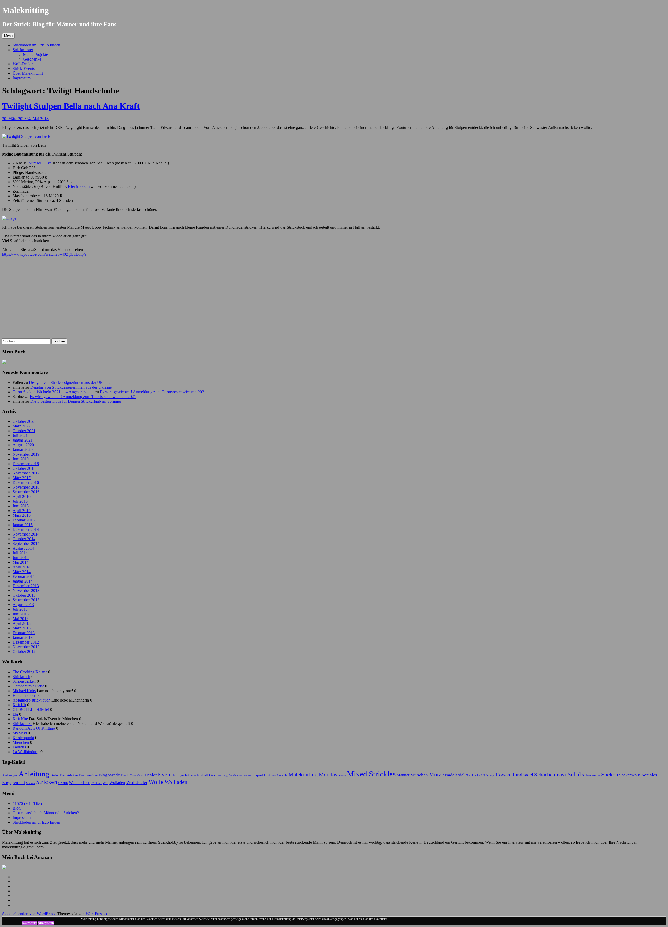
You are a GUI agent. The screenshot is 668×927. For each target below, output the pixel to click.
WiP (105, 783)
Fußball (202, 775)
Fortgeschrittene (184, 775)
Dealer (151, 774)
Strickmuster (23, 49)
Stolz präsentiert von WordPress (28, 914)
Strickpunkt (22, 723)
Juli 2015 (20, 501)
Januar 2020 (23, 449)
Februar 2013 (24, 633)
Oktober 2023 (24, 421)
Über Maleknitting (28, 73)
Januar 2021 (23, 440)
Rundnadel (522, 774)
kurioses (270, 775)
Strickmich (21, 676)
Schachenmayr (550, 774)
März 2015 (22, 515)
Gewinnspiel (253, 775)
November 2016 (26, 487)
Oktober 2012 (24, 651)
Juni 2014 (21, 557)
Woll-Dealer (23, 64)
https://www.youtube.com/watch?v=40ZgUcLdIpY (44, 254)
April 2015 (22, 510)
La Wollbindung (26, 752)
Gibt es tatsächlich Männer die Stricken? (46, 813)
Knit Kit (19, 705)
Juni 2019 (21, 459)
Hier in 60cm (79, 186)
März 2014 (22, 571)
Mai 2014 (20, 562)
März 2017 (22, 478)
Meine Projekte (35, 54)
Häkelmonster (24, 695)
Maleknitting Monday (313, 774)
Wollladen (176, 782)
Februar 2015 (24, 520)
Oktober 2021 (24, 431)
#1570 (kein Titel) (27, 803)
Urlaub (63, 783)
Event (165, 774)
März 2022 (22, 426)
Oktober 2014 (24, 539)
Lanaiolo (282, 775)
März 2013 (22, 628)
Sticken (30, 783)
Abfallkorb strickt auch (31, 700)
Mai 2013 (20, 618)
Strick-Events (24, 68)
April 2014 (22, 567)
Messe (342, 775)
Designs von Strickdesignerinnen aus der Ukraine (69, 382)
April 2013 (22, 623)
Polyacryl (489, 775)
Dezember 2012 (26, 642)
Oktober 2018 (24, 468)
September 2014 (26, 543)
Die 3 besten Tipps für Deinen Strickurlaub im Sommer (75, 401)
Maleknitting (25, 10)
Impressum (22, 78)
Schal (574, 774)
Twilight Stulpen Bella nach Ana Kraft (71, 106)
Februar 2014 (24, 576)
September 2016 (26, 492)
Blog (17, 808)
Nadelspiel (455, 774)
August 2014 (23, 548)
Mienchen (21, 742)
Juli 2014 (20, 553)
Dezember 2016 (26, 482)
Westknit (96, 783)
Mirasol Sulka (40, 163)
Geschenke (32, 59)
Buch (125, 775)
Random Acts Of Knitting (34, 728)
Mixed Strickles (371, 774)
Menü (8, 36)
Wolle (156, 782)
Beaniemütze (88, 775)
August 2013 (23, 604)
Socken (609, 774)
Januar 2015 (23, 524)
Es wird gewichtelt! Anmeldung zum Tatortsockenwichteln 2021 (153, 392)
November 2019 (26, 454)
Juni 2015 (21, 506)
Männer (403, 774)
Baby (54, 775)
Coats (133, 775)
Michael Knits (24, 690)
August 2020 (23, 445)
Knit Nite (20, 719)
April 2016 (22, 496)
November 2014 (26, 534)
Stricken (46, 781)
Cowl (140, 775)
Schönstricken (24, 681)
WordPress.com (98, 914)
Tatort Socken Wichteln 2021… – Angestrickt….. (53, 392)
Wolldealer (136, 782)
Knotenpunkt (23, 737)
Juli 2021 (20, 435)
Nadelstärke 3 (474, 775)
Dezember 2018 (26, 463)
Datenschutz (29, 923)
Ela (15, 714)
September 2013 (26, 600)
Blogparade (109, 774)
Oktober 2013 (24, 595)
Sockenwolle (630, 774)
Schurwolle (591, 775)
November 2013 (26, 590)
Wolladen (117, 782)
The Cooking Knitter (30, 672)
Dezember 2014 (26, 529)
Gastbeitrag (218, 775)
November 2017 (26, 473)
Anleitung (34, 774)
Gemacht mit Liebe (28, 686)
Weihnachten (79, 782)
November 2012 (26, 647)
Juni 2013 (21, 614)
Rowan (503, 774)
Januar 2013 (23, 637)
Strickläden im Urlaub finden (36, 45)
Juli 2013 (20, 609)
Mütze (436, 774)
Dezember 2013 (26, 586)
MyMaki (20, 733)
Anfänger (9, 775)
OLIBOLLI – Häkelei (31, 709)
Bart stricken (69, 775)
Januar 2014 (23, 581)
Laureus (19, 747)
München (419, 774)
